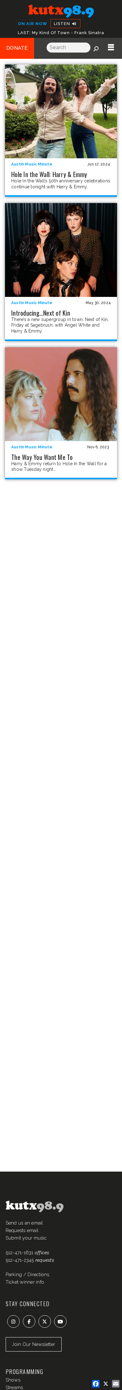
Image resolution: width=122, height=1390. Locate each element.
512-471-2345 (20, 1260)
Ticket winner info (25, 1282)
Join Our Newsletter (33, 1344)
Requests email (22, 1230)
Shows (13, 1380)
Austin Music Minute (31, 164)
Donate (17, 48)
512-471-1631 (19, 1252)
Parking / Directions (27, 1274)
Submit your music (26, 1238)
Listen (62, 23)
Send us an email (24, 1223)
